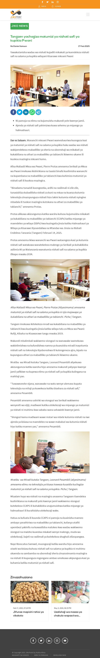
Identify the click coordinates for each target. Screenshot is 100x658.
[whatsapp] (32, 112)
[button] (42, 2)
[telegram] (38, 112)
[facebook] (13, 112)
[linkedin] (26, 112)
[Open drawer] (88, 14)
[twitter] (20, 112)
